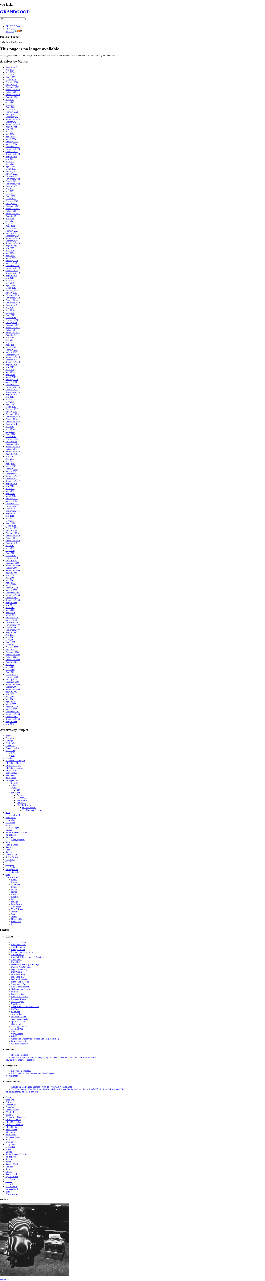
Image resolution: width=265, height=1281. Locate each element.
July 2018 (10, 307)
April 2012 (10, 493)
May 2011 (10, 521)
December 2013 (12, 444)
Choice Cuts (11, 743)
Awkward (15, 815)
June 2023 (10, 161)
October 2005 (12, 687)
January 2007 (11, 649)
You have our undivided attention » (21, 1060)
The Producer (11, 867)
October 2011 (11, 508)
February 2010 (12, 558)
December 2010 (12, 533)
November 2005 (13, 684)
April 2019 (10, 285)
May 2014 (10, 431)
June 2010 (10, 548)
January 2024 (11, 144)
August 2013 (11, 454)
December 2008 (12, 592)
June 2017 (10, 340)
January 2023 (11, 174)
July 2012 (10, 486)
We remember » (12, 1076)
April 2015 (10, 404)
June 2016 (10, 369)
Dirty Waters (16, 972)
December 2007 (12, 622)
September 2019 (13, 273)
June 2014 (10, 429)
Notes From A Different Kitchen (25, 1006)
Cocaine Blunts (17, 954)
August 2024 (11, 127)
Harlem (14, 894)
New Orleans (17, 909)
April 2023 (10, 166)
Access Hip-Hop (18, 942)
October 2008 (12, 597)
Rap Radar (15, 1011)
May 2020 (10, 253)
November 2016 (13, 357)
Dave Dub (15, 962)
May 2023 (10, 164)
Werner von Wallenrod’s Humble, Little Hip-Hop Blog (35, 1039)
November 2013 (13, 446)
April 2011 (10, 523)
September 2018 (13, 303)
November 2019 (13, 268)
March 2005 (11, 704)
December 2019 (12, 265)
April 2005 (10, 702)
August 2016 (11, 364)
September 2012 (13, 481)
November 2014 (13, 417)
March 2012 (11, 496)
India (13, 899)
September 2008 (13, 600)
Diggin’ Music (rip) (19, 969)
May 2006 (10, 669)
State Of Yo (16, 1024)
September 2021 (13, 213)
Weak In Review (24, 805)
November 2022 (13, 179)
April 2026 (10, 77)
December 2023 (12, 146)
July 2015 (10, 397)
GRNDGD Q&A (13, 765)
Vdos (8, 874)
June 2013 (10, 459)
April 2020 (10, 255)
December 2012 (12, 474)
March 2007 (11, 645)
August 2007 (11, 632)
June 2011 (10, 518)
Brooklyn (10, 738)
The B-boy (10, 859)
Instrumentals (11, 773)
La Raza (14, 783)
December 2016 (12, 355)
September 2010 (13, 540)
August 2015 (11, 394)
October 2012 (12, 478)
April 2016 (10, 374)
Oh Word (15, 1009)
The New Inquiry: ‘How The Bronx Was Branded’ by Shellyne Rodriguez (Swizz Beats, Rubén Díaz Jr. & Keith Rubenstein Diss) (68, 1089)
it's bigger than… (13, 780)
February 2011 (12, 528)
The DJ (9, 862)
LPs (12, 755)
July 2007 (10, 635)
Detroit (14, 887)
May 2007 (10, 640)
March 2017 (11, 347)
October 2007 (12, 627)
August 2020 (11, 246)
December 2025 (12, 87)
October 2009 (12, 568)
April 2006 (10, 672)
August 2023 (11, 156)
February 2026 (12, 82)
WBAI (14, 1036)
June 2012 (10, 488)
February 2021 (12, 231)
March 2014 (11, 436)
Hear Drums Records (20, 987)
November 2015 (13, 387)
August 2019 (11, 275)
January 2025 (11, 114)
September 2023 (13, 154)
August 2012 (11, 483)
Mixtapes (15, 827)
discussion (15, 872)
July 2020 (10, 248)
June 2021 (10, 221)
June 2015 (10, 399)
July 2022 (10, 189)
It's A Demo (11, 778)
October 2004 (12, 716)
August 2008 (11, 602)
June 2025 (10, 102)
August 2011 (11, 513)
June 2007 (10, 637)
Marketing (21, 797)
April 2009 (10, 583)
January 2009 (11, 590)
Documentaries (12, 748)
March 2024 (11, 139)
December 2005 (12, 682)
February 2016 (12, 379)
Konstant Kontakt (18, 999)
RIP (18, 790)
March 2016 (11, 377)
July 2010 (10, 545)
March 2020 (11, 258)
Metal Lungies (17, 1001)
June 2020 (10, 250)
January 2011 (11, 531)
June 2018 (10, 310)
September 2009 (13, 570)
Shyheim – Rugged (19, 1055)
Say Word (15, 793)
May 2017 (10, 342)
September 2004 (13, 719)
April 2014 (10, 434)
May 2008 (10, 610)
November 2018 (13, 298)
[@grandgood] (16, 31)
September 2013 (13, 451)
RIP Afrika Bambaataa (21, 1071)
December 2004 (12, 711)
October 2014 (12, 419)
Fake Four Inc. (17, 977)
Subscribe (10, 31)
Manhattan (10, 822)
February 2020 (12, 260)
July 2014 (10, 426)
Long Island (11, 820)
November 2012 (13, 476)
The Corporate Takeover (32, 810)
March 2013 (11, 466)
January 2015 (11, 412)
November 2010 (13, 535)
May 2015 (10, 402)
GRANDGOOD (15, 11)
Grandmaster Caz (18, 984)
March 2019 (11, 288)
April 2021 (10, 226)
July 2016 (10, 367)
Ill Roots (14, 991)
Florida (14, 889)
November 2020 (13, 238)
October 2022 (12, 181)
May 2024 (10, 134)
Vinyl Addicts (17, 1034)
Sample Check (12, 845)
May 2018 (10, 312)
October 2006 (12, 657)
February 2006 (12, 677)
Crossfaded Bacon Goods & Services (27, 957)
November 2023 (13, 149)
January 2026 (11, 84)
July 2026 (10, 70)
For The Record (29, 807)
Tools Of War (17, 1029)
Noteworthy (22, 800)
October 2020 (12, 241)
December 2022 (12, 176)
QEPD (14, 788)
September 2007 (13, 630)
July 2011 (10, 516)
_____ (8, 24)
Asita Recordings (18, 947)
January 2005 (11, 709)
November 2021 (13, 208)
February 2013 (12, 469)
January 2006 (11, 679)
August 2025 (11, 97)
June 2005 (10, 697)
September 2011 (13, 511)
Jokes (8, 812)
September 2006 (13, 659)
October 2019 (12, 270)
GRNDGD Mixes (13, 763)
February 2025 (12, 112)
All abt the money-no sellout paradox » (22, 1092)
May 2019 (10, 283)
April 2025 (10, 107)
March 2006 (11, 674)
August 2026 (11, 67)
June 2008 (10, 607)
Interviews (10, 775)
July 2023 (10, 159)
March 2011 (11, 526)
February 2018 (12, 320)
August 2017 (11, 335)
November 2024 (13, 119)
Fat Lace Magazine (19, 979)
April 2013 (10, 464)
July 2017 (10, 337)
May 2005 (10, 699)
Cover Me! (10, 745)
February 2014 (12, 439)
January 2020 (11, 263)
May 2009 (10, 580)
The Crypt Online (18, 1026)
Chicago (9, 740)
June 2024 (10, 132)
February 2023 (12, 171)
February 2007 (12, 647)
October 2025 (12, 92)
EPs (12, 753)
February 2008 (12, 617)
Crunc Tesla (16, 959)
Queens (9, 830)
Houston (14, 897)
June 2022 (10, 191)
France (14, 892)
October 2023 (12, 151)
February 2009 (12, 588)
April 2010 (10, 553)
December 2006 (12, 652)
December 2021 (12, 206)
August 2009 (11, 573)
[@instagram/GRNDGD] (21, 31)
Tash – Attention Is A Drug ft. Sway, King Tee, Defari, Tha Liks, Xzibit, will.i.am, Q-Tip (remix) (53, 1057)
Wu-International (18, 1041)
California (15, 884)
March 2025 (11, 109)
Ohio (13, 914)
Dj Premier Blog (18, 974)
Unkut (14, 1031)
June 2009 (10, 578)
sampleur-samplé (18, 1016)
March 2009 (11, 585)
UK (12, 924)
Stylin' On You (12, 857)
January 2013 (11, 471)
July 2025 (10, 99)
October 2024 (12, 122)
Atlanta (14, 879)
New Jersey (16, 907)
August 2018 (11, 305)
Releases (9, 837)
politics (14, 785)
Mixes (8, 825)
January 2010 (11, 560)
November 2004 (13, 714)
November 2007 (13, 625)
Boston (14, 882)
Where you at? (12, 877)
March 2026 (11, 79)
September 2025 (13, 94)
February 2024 (12, 141)
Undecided (21, 802)
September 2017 (13, 332)
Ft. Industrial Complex (15, 760)
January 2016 (11, 382)
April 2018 (10, 315)
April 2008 (10, 612)
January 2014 (11, 441)
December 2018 (12, 295)
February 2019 (12, 290)
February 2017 (12, 350)
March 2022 (11, 198)
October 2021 (12, 211)
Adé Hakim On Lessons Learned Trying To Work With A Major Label (41, 1087)
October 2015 (12, 389)
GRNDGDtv (11, 770)
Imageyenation (17, 994)
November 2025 (13, 89)
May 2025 (10, 104)
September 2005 (13, 689)
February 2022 (12, 201)
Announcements (18, 840)
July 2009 (10, 575)
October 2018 (12, 300)
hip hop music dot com (21, 989)
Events (19, 795)
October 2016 (12, 360)
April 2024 (10, 136)
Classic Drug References (22, 952)
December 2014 (12, 414)
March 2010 (11, 555)
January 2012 (11, 501)
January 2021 (11, 233)
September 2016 (13, 362)
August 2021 (11, 216)
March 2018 (11, 317)
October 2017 (12, 330)
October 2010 (12, 538)
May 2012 (10, 491)
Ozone (14, 916)
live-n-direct (11, 817)
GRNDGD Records (14, 26)
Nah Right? (16, 1004)
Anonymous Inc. (18, 944)
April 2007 (10, 642)
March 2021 (11, 228)
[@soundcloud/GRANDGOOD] (18, 31)
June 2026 (10, 72)
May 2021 (10, 223)
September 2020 (13, 243)
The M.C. (10, 864)
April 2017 (10, 345)
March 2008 (11, 615)
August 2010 (11, 543)
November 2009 (13, 565)
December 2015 (12, 384)
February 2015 (12, 409)
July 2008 (10, 605)
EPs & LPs (10, 750)
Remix (8, 842)
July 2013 (10, 456)
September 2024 (13, 124)
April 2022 (10, 196)
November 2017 (13, 327)
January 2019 (11, 293)
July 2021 (10, 218)
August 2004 (11, 721)
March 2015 (11, 407)
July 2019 (10, 278)
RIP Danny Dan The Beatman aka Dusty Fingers (32, 1073)
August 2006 (11, 662)
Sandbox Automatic (19, 1019)
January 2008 (11, 620)
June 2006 (10, 667)
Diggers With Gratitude (21, 967)
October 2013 (12, 449)
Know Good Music (19, 996)
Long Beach (16, 904)
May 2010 (10, 550)
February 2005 (12, 706)
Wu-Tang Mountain (19, 1044)
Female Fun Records (20, 982)
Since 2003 (10, 29)
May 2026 (10, 75)
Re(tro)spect (11, 835)
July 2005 (10, 694)
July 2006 (10, 664)
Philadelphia (16, 919)
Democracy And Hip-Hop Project (25, 964)
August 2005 (11, 692)
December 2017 (12, 325)
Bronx (8, 736)
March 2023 (11, 169)
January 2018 (11, 322)
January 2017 (11, 352)
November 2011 (13, 506)
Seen (8, 850)
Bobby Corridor (18, 949)
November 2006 (13, 654)
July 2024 (10, 129)
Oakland (14, 911)
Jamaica (14, 902)
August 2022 (11, 186)
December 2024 (12, 117)
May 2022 (10, 193)
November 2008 (13, 595)
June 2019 (10, 280)
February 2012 (12, 498)
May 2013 (10, 461)
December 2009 (12, 563)
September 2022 (13, 184)
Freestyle (9, 758)
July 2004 (10, 724)
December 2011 (12, 503)
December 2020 (12, 236)
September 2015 (13, 392)
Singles (9, 852)
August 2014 (11, 424)
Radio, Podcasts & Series (16, 832)
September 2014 (13, 421)
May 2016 (10, 372)
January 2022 (11, 203)
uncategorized (12, 869)
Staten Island (11, 854)
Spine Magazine (18, 1021)
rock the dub (16, 1014)
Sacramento (16, 921)
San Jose (9, 847)
